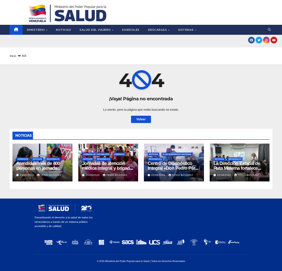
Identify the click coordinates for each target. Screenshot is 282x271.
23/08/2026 (27, 175)
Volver (141, 119)
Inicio (13, 55)
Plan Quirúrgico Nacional (177, 154)
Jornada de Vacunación (96, 154)
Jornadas (22, 159)
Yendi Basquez (51, 175)
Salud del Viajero (95, 30)
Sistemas (186, 30)
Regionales (53, 159)
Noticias (63, 30)
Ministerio (36, 30)
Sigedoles (130, 30)
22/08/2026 (158, 175)
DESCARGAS (158, 30)
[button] (269, 29)
